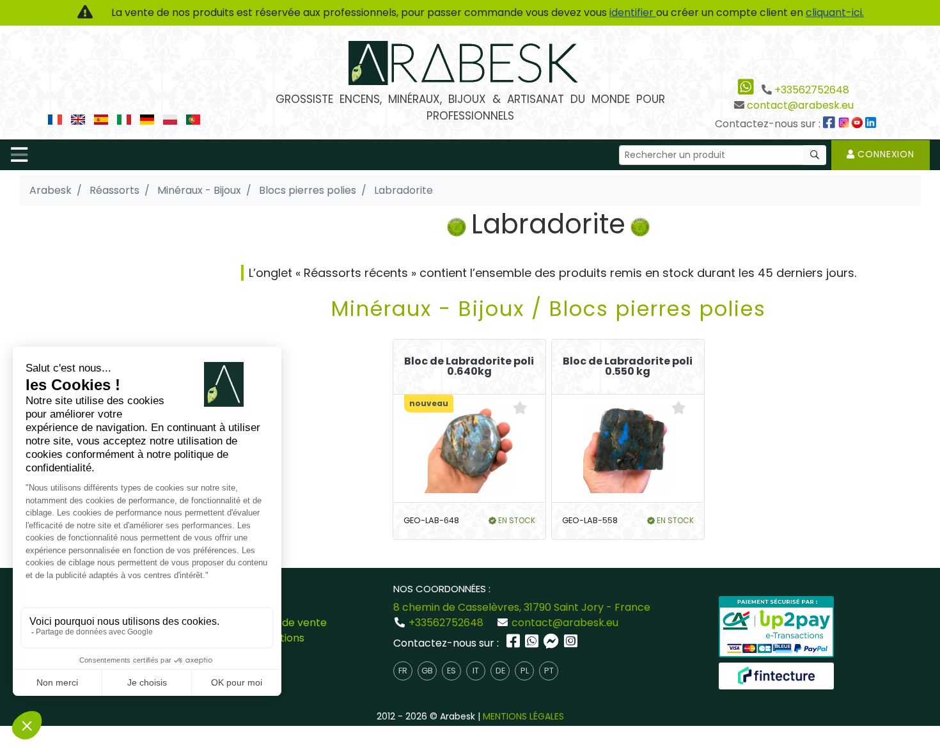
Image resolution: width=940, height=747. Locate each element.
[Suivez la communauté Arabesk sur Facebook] (830, 123)
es (451, 670)
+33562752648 (811, 90)
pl (525, 670)
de (500, 670)
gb (427, 670)
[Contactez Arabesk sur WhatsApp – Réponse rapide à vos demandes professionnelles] (533, 643)
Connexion (884, 154)
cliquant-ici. (835, 12)
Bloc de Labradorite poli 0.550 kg (628, 366)
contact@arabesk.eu (800, 105)
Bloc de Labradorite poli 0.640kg (469, 366)
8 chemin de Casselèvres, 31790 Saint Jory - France (521, 607)
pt (549, 670)
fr (402, 670)
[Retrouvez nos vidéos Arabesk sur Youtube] (859, 123)
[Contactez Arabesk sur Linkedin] (872, 123)
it (476, 670)
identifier (632, 12)
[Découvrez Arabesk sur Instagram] (845, 123)
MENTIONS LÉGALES (523, 716)
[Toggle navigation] (19, 155)
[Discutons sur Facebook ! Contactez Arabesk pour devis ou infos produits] (552, 643)
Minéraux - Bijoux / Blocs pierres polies (548, 308)
